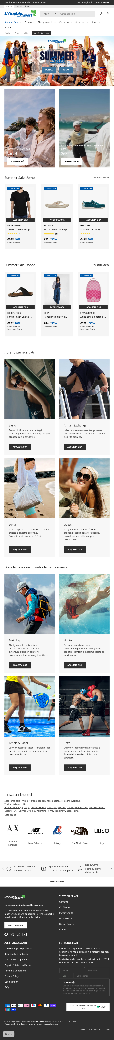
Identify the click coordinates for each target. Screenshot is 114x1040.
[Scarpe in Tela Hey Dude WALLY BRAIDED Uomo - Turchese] (93, 204)
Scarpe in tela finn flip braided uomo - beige (55, 229)
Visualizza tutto (101, 177)
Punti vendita (21, 33)
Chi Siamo (64, 907)
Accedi (107, 1030)
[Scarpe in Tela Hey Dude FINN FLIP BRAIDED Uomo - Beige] (57, 204)
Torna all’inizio (57, 881)
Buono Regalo (103, 2)
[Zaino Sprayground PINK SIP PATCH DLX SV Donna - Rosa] (93, 291)
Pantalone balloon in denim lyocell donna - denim (55, 316)
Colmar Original (27, 810)
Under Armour (38, 807)
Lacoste (8, 810)
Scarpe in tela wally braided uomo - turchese (93, 229)
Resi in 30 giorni (84, 2)
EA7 (16, 810)
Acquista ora (20, 446)
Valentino (41, 810)
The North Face (97, 807)
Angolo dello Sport (18, 1021)
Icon (69, 810)
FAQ (6, 987)
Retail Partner (22, 1024)
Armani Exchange (13, 807)
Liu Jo (26, 807)
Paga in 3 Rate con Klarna (17, 965)
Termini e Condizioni (15, 970)
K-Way (51, 810)
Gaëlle (50, 807)
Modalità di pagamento (16, 959)
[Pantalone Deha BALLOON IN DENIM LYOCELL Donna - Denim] (57, 291)
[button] (108, 14)
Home (9, 6)
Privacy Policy (11, 976)
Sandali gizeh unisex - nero (18, 316)
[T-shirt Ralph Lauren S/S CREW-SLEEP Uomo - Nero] (20, 204)
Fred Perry (60, 810)
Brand (62, 929)
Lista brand (10, 814)
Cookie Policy (11, 981)
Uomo (65, 69)
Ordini (7, 33)
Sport (28, 6)
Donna (49, 69)
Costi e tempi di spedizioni (18, 948)
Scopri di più (39, 2)
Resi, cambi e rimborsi (16, 954)
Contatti (63, 901)
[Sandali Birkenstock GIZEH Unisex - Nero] (20, 291)
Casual (18, 6)
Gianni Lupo (81, 807)
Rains (75, 810)
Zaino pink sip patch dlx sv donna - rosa (92, 316)
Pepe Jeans (60, 807)
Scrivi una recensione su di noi (83, 1006)
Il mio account (94, 1030)
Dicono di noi (66, 918)
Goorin (70, 807)
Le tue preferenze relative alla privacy (43, 1024)
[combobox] (67, 14)
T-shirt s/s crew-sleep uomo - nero (18, 229)
